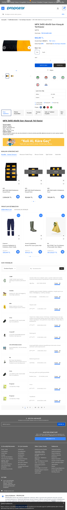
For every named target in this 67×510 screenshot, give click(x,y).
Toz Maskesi (4, 451)
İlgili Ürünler (49, 154)
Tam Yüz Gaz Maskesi (6, 456)
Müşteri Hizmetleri (56, 458)
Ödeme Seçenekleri (17, 112)
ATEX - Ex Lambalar (40, 462)
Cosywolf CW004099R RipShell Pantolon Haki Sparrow (17, 335)
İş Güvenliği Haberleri (57, 470)
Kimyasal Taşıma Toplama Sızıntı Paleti (41, 470)
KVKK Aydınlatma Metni (58, 462)
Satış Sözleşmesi (56, 453)
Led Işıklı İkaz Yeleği (14, 386)
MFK (37, 30)
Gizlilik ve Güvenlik (56, 455)
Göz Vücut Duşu (22, 464)
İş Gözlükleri (21, 453)
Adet (36, 57)
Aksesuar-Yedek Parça (26, 154)
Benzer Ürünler (39, 154)
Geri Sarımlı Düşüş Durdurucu (5, 466)
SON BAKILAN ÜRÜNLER (21, 209)
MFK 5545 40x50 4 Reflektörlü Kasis (33, 191)
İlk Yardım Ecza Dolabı (6, 469)
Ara (62, 268)
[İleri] (44, 408)
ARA (63, 14)
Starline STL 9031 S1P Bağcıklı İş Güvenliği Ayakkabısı (17, 294)
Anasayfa (3, 19)
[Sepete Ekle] (18, 196)
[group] (16, 46)
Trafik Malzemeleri (13, 19)
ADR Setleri (38, 473)
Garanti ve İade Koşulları (58, 460)
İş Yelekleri (20, 456)
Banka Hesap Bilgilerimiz (58, 468)
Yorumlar (29, 113)
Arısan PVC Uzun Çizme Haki (11, 245)
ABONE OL (61, 424)
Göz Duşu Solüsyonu (6, 464)
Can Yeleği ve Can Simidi (41, 467)
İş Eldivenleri (21, 455)
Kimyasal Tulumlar (22, 458)
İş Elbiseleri (21, 449)
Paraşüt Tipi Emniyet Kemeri (23, 467)
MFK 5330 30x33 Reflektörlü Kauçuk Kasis (10, 191)
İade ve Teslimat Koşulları (49, 112)
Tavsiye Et (47, 102)
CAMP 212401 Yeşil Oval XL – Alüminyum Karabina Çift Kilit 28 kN (17, 281)
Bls (26, 243)
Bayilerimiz (54, 456)
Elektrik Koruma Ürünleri (41, 449)
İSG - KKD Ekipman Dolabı (41, 461)
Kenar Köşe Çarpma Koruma (40, 465)
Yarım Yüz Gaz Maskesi (7, 458)
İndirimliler (58, 154)
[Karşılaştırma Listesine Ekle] (18, 180)
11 (38, 407)
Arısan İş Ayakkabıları (8, 243)
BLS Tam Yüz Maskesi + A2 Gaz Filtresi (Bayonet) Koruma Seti (55, 246)
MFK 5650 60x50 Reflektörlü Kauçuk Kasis (55, 191)
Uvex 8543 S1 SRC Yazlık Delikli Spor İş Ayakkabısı (17, 321)
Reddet (53, 501)
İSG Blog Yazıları (56, 471)
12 (41, 407)
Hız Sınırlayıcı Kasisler (25, 19)
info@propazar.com (9, 490)
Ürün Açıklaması (6, 112)
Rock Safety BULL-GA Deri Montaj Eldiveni (17, 348)
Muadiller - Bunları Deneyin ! (9, 154)
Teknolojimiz (55, 464)
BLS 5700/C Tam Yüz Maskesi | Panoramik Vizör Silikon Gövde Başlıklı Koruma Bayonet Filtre (33, 246)
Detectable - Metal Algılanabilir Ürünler (40, 452)
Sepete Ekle (43, 65)
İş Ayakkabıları (21, 451)
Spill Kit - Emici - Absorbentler (5, 461)
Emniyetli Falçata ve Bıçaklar (40, 455)
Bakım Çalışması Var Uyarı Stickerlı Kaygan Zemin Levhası (17, 307)
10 (35, 407)
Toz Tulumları (21, 460)
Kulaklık (3, 455)
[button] (16, 70)
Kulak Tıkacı (4, 453)
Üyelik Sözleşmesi (56, 451)
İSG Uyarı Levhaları (23, 462)
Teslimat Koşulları (56, 449)
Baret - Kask (4, 449)
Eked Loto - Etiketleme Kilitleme (40, 458)
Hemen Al (60, 65)
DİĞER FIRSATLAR (6, 209)
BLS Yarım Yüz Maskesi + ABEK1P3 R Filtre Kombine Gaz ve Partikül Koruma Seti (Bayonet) (18, 361)
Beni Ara (62, 112)
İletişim (53, 466)
